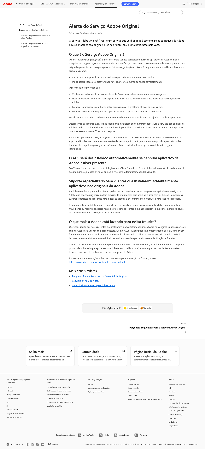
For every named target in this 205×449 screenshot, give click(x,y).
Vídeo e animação (13, 398)
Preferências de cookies (149, 444)
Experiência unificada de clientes (58, 395)
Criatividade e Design (24, 4)
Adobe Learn (132, 396)
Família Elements (13, 410)
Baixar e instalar (133, 388)
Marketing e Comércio (79, 4)
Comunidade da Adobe (136, 392)
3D (8, 406)
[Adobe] (8, 4)
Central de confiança (176, 414)
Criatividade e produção (55, 398)
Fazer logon (194, 4)
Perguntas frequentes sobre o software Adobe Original (35, 36)
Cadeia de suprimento (176, 411)
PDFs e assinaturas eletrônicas (51, 4)
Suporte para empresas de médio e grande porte (144, 399)
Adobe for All (173, 422)
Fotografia (10, 391)
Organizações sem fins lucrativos (99, 388)
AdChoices (194, 444)
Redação (171, 399)
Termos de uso (134, 444)
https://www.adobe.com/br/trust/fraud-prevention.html (97, 262)
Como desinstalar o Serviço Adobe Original (93, 285)
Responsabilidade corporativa (179, 403)
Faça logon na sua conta (177, 384)
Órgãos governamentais (96, 392)
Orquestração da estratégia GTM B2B (60, 402)
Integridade (172, 418)
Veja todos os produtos (14, 417)
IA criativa (10, 387)
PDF (8, 402)
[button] (183, 4)
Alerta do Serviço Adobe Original (34, 30)
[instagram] (33, 444)
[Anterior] (98, 330)
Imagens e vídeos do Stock (16, 414)
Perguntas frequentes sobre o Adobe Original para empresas (34, 45)
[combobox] (161, 12)
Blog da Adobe (174, 426)
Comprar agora (130, 4)
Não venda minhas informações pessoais (173, 444)
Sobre (171, 388)
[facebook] (28, 444)
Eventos (171, 396)
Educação (91, 384)
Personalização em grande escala (58, 387)
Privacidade (123, 444)
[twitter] (37, 444)
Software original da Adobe (86, 280)
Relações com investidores (178, 407)
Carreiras (172, 392)
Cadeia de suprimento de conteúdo (59, 391)
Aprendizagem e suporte (105, 4)
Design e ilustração (13, 395)
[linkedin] (42, 444)
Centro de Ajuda (133, 384)
